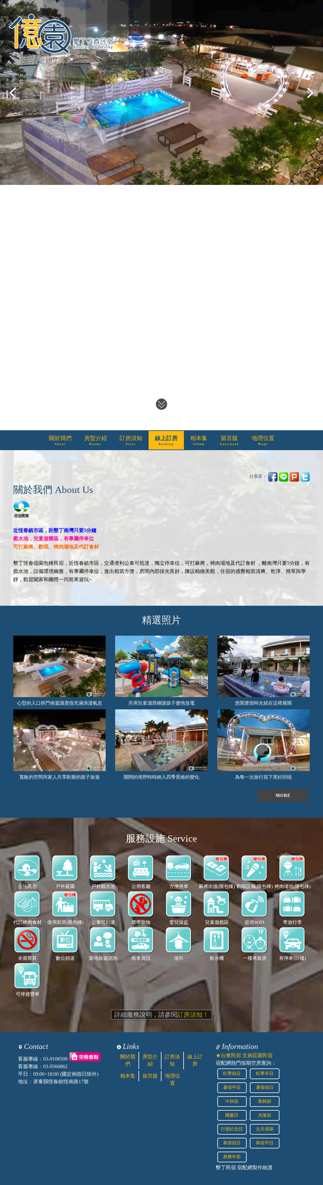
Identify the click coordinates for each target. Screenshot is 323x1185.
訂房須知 (131, 440)
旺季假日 (232, 1073)
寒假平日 (264, 1143)
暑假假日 (264, 1087)
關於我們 (60, 440)
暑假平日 (232, 1087)
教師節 (264, 1101)
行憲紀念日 (232, 1129)
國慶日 (231, 1115)
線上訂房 (166, 440)
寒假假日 (232, 1143)
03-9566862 (55, 1066)
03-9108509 (55, 1059)
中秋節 (231, 1101)
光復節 (264, 1115)
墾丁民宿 (226, 1167)
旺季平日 (264, 1073)
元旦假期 (264, 1129)
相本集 (198, 440)
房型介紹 (95, 440)
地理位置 (263, 440)
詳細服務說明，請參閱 (161, 1014)
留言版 (229, 440)
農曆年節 (232, 1156)
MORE (283, 795)
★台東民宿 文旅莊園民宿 (244, 1055)
